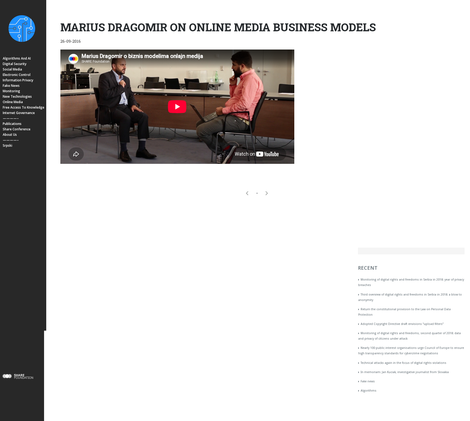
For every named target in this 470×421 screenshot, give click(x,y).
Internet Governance (19, 112)
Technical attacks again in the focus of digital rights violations (403, 363)
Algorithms (368, 390)
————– (11, 118)
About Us (10, 134)
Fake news (11, 85)
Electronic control (16, 74)
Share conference (16, 129)
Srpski (7, 145)
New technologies (17, 96)
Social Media (12, 69)
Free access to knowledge (23, 107)
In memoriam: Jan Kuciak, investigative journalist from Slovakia (405, 372)
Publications (12, 123)
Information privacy (18, 80)
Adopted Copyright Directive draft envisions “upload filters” (402, 324)
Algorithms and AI (17, 58)
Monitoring (11, 91)
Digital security (14, 64)
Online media (13, 102)
